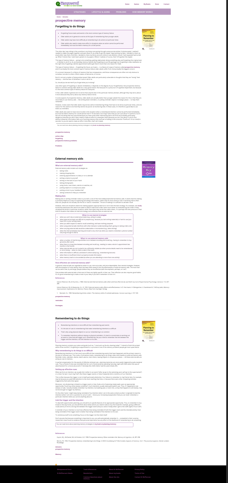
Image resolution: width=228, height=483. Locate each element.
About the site (114, 477)
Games (136, 4)
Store (157, 4)
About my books (115, 473)
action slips (59, 136)
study (140, 206)
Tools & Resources (89, 469)
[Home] (68, 4)
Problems (121, 12)
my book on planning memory (105, 424)
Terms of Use (139, 473)
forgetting (59, 138)
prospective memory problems (66, 141)
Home (127, 4)
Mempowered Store (64, 469)
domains (65, 17)
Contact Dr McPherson (143, 477)
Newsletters (87, 473)
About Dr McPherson (116, 469)
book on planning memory (101, 125)
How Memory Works (142, 12)
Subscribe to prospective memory (56, 464)
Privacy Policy (139, 469)
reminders (59, 300)
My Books (147, 4)
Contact (166, 4)
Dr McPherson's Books (65, 473)
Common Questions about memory (92, 478)
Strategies (80, 12)
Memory (58, 454)
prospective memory (132, 67)
